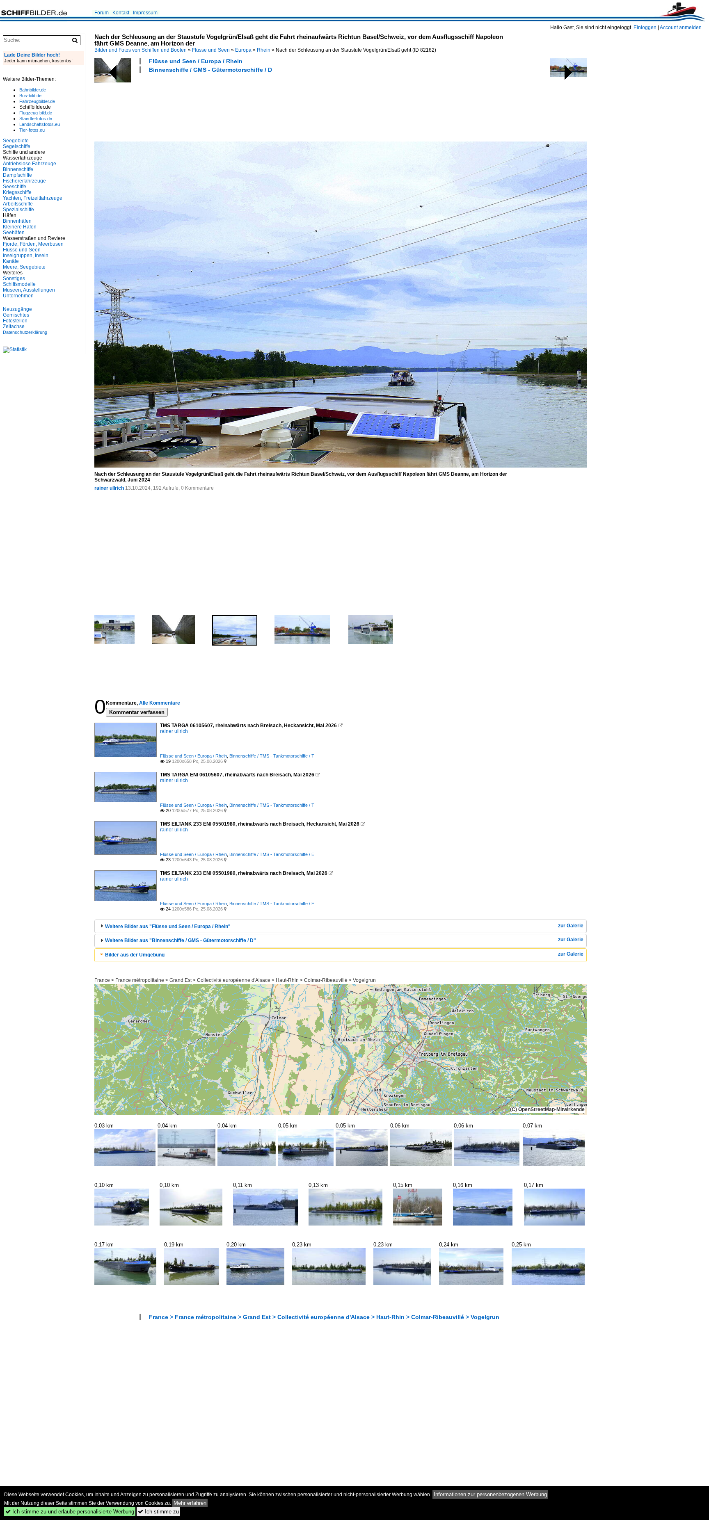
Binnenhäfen (17, 221)
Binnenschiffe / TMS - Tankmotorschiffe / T (271, 755)
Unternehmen (18, 296)
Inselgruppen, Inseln (25, 255)
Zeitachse (14, 326)
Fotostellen (15, 321)
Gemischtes (16, 315)
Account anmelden (681, 27)
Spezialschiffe (18, 209)
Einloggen (645, 27)
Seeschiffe (14, 186)
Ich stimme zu (158, 1512)
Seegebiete (16, 141)
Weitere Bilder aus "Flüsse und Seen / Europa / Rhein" (168, 926)
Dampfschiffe (17, 175)
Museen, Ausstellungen (29, 290)
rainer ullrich (109, 488)
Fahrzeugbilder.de (37, 101)
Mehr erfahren (190, 1503)
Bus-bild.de (30, 95)
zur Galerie (570, 926)
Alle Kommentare (159, 703)
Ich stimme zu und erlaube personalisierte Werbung (69, 1512)
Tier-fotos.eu (32, 130)
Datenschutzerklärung (25, 332)
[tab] (340, 926)
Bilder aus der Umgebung (135, 955)
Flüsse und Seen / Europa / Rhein (195, 61)
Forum (101, 13)
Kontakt (120, 13)
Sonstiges (14, 278)
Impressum (145, 13)
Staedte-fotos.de (35, 118)
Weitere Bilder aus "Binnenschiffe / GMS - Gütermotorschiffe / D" (180, 940)
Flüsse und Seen (211, 50)
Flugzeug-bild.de (35, 112)
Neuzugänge (17, 309)
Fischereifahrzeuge (24, 181)
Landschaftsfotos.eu (39, 124)
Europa (243, 50)
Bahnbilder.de (32, 89)
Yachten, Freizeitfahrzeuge (32, 198)
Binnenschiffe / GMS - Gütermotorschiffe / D (210, 69)
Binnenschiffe (18, 169)
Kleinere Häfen (20, 227)
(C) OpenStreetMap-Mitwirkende (547, 1109)
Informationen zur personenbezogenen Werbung (490, 1494)
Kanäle (11, 261)
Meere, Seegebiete (24, 267)
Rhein (263, 50)
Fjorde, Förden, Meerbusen (33, 244)
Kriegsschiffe (17, 192)
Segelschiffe (16, 146)
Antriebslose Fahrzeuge (29, 164)
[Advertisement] (243, 106)
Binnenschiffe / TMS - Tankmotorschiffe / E (271, 854)
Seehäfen (14, 232)
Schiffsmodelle (19, 284)
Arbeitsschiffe (18, 204)
